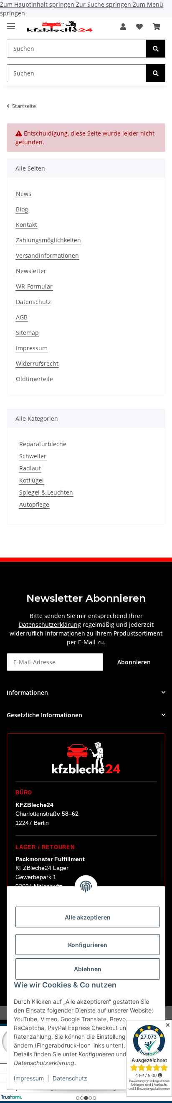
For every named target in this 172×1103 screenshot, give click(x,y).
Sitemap (27, 333)
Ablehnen (87, 968)
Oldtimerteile (34, 379)
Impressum (29, 1078)
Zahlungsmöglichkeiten (48, 240)
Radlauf (30, 468)
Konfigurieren (87, 944)
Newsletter (31, 271)
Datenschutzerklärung (50, 624)
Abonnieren (134, 662)
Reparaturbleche (42, 444)
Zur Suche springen (104, 4)
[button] (123, 26)
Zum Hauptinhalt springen (38, 4)
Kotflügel (31, 480)
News (23, 194)
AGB (22, 317)
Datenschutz (70, 1078)
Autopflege (34, 504)
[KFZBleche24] (59, 27)
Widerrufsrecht (37, 363)
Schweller (32, 456)
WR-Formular (34, 286)
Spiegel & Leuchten (46, 492)
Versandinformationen (47, 255)
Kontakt (26, 225)
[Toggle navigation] (11, 23)
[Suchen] (155, 49)
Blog (22, 209)
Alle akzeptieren (88, 917)
